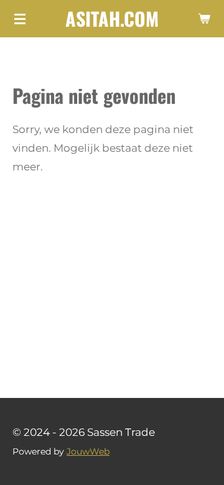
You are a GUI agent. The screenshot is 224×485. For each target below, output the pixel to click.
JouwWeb (88, 451)
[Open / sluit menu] (20, 18)
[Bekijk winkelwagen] (204, 18)
